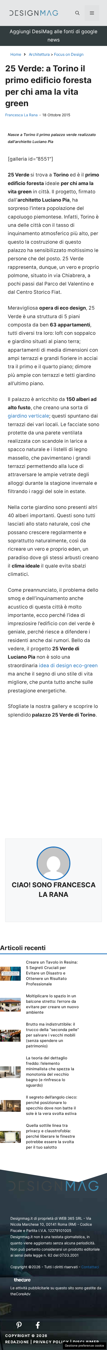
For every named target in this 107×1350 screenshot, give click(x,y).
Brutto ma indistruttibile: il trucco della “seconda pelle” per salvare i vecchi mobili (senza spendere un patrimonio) (52, 1035)
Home (15, 54)
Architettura (39, 54)
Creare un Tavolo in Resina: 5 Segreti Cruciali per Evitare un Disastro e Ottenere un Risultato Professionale (52, 973)
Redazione (17, 1342)
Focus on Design (69, 54)
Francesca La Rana (21, 115)
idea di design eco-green (68, 666)
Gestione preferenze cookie (84, 1345)
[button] (77, 13)
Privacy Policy (51, 1342)
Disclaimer (86, 1342)
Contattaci (90, 1267)
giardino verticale (28, 416)
